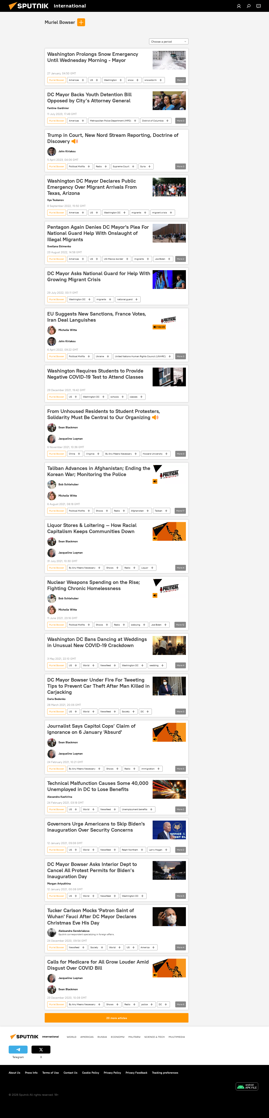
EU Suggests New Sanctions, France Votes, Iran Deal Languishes (96, 317)
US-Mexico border (113, 258)
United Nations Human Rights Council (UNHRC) (140, 356)
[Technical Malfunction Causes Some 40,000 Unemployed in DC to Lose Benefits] (169, 789)
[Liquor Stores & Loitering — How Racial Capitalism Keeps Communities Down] (169, 531)
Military (134, 1037)
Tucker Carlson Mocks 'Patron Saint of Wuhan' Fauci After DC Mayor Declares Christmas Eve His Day (91, 916)
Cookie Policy (90, 1072)
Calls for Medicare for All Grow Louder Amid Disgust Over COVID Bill (98, 965)
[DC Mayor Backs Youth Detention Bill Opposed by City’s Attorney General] (169, 100)
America (145, 947)
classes (133, 396)
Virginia (90, 453)
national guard (125, 299)
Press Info (31, 1072)
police (144, 1004)
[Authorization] (239, 6)
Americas (74, 79)
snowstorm (151, 79)
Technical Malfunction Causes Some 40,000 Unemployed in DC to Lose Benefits (97, 786)
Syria (143, 166)
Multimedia (177, 1037)
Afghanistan (137, 510)
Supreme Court (121, 166)
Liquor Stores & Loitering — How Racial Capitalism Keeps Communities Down (91, 528)
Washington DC (112, 212)
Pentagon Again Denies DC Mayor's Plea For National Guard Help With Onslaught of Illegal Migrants (98, 233)
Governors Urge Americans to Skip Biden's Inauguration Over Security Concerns (96, 827)
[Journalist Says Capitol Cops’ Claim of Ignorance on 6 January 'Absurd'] (169, 732)
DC (142, 711)
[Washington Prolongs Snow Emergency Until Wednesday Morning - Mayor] (169, 60)
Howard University (152, 453)
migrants (136, 212)
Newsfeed (105, 665)
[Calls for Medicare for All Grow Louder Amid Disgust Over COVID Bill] (169, 968)
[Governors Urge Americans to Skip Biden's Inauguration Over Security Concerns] (169, 830)
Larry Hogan (155, 849)
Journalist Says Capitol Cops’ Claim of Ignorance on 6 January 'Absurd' (91, 729)
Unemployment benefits (134, 809)
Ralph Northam (130, 849)
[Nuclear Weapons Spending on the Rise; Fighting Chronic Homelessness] (169, 588)
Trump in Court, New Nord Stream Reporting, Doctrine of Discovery (112, 138)
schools (114, 396)
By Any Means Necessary (118, 453)
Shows (99, 510)
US (91, 79)
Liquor (144, 567)
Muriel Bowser (60, 22)
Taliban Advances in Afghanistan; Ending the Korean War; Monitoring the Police (98, 471)
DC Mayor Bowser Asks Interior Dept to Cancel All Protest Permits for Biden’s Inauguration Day (92, 870)
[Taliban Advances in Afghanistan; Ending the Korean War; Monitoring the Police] (169, 474)
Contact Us (70, 1072)
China (72, 453)
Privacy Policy (112, 1072)
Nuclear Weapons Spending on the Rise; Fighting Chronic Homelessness (93, 585)
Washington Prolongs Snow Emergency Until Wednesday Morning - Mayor (92, 57)
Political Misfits (77, 166)
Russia (102, 1037)
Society (126, 711)
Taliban (158, 510)
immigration (148, 768)
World (86, 665)
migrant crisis (159, 212)
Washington (110, 79)
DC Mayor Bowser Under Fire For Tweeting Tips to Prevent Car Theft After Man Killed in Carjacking (98, 686)
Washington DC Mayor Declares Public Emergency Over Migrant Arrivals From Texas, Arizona (92, 187)
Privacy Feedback (136, 1072)
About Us (14, 1072)
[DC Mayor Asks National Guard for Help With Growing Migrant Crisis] (169, 279)
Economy (117, 1037)
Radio (99, 166)
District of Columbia (152, 120)
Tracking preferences (165, 1072)
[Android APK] (247, 1087)
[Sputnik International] (30, 11)
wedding (154, 665)
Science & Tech (154, 1037)
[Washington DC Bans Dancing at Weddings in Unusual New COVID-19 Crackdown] (169, 645)
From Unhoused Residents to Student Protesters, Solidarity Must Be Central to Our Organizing (103, 414)
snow (131, 79)
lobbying (135, 624)
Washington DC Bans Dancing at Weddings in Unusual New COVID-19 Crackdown (97, 642)
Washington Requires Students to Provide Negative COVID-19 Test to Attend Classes (95, 374)
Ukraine (100, 356)
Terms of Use (50, 1072)
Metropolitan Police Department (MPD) (110, 120)
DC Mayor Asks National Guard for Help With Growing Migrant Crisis (98, 276)
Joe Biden (160, 258)
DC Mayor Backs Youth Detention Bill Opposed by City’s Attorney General (89, 97)
